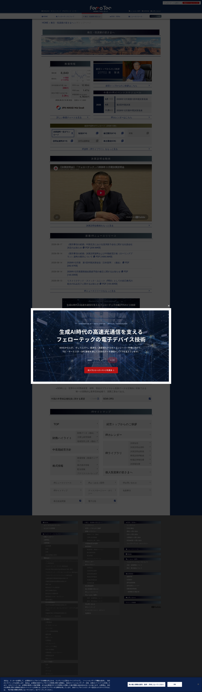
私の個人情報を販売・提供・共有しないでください (146, 684)
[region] (101, 684)
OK (175, 684)
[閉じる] (198, 684)
